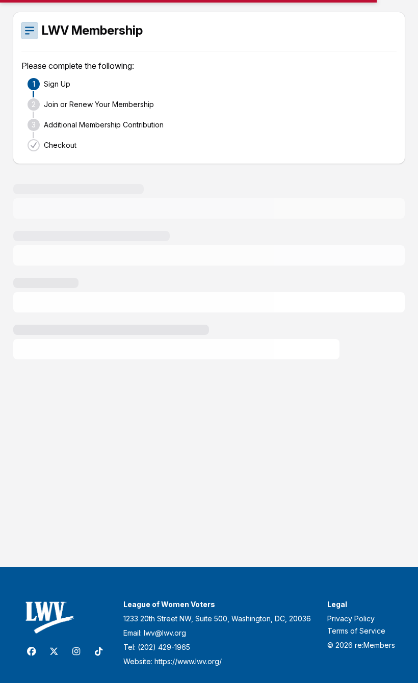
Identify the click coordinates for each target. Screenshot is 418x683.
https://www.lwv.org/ (188, 661)
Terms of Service (356, 630)
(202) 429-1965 (164, 647)
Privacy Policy (351, 618)
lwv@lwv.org (165, 632)
